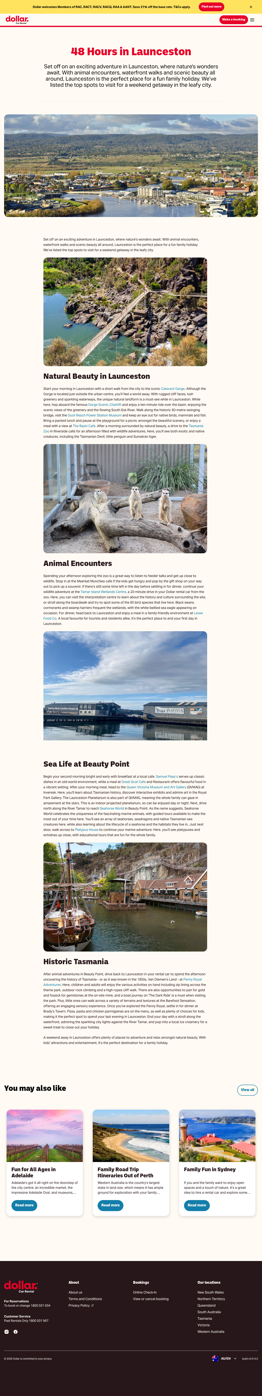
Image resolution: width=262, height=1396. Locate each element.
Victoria (204, 1325)
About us (75, 1292)
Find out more (211, 6)
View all (247, 1090)
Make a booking (233, 19)
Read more (24, 1205)
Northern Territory (211, 1299)
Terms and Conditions (85, 1299)
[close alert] (251, 7)
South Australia (209, 1312)
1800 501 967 (39, 1321)
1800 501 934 (40, 1305)
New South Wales (211, 1292)
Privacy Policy (79, 1305)
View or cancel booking (151, 1299)
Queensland (207, 1305)
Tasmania (205, 1318)
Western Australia (211, 1332)
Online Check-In (145, 1292)
